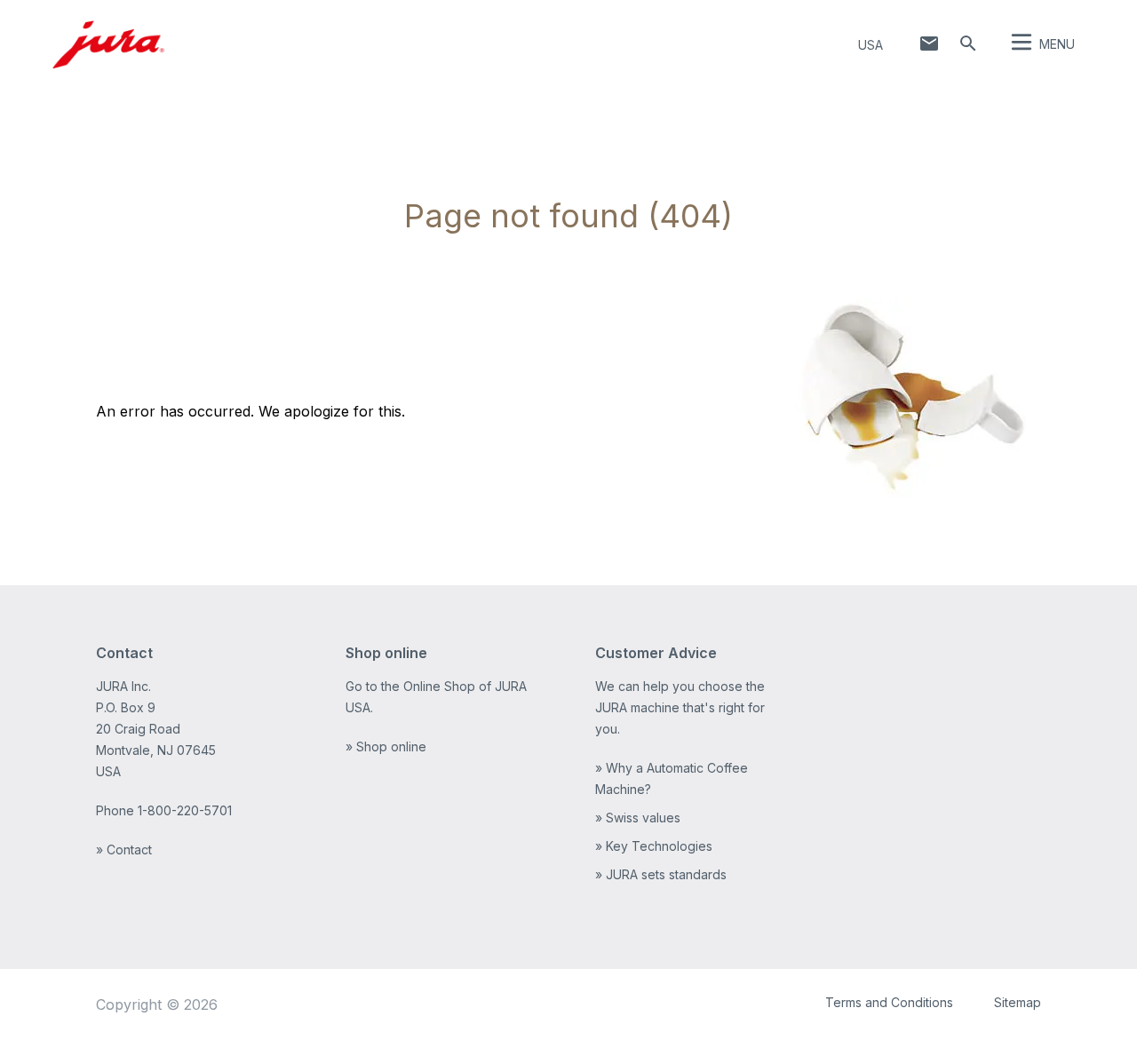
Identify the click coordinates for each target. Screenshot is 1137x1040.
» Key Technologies (653, 845)
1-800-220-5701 (185, 810)
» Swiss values (637, 817)
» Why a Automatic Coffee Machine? (671, 778)
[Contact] (929, 43)
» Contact (124, 849)
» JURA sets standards (661, 874)
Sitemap (1017, 1002)
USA (870, 44)
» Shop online (386, 746)
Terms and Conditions (889, 1002)
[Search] (968, 43)
